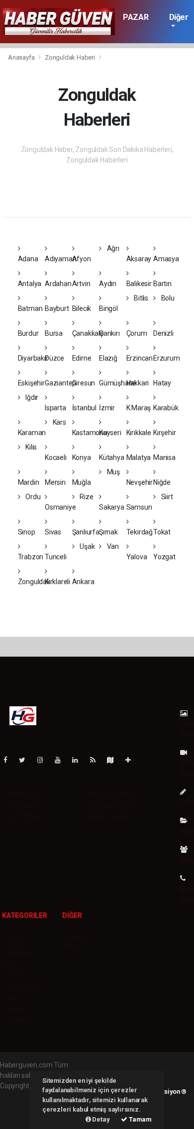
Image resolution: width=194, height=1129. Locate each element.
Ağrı (112, 248)
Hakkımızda (23, 794)
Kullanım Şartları (111, 794)
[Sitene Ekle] (132, 760)
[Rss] (96, 760)
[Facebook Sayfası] (9, 760)
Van (112, 546)
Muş (112, 472)
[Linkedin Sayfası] (79, 760)
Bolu (167, 298)
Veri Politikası (25, 816)
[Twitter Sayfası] (26, 760)
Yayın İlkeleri (24, 805)
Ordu (32, 497)
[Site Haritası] (114, 760)
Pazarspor (21, 986)
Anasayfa (22, 57)
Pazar (14, 975)
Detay (100, 1119)
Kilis (30, 447)
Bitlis (140, 298)
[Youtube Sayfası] (62, 760)
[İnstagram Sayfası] (44, 760)
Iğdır (31, 397)
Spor (12, 997)
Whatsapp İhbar (111, 805)
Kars (58, 422)
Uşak (86, 546)
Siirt (166, 497)
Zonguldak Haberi (70, 57)
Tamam (139, 1119)
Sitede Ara (75, 942)
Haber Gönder (108, 816)
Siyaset (16, 1019)
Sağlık (14, 1008)
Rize (85, 497)
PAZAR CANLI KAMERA (19, 946)
